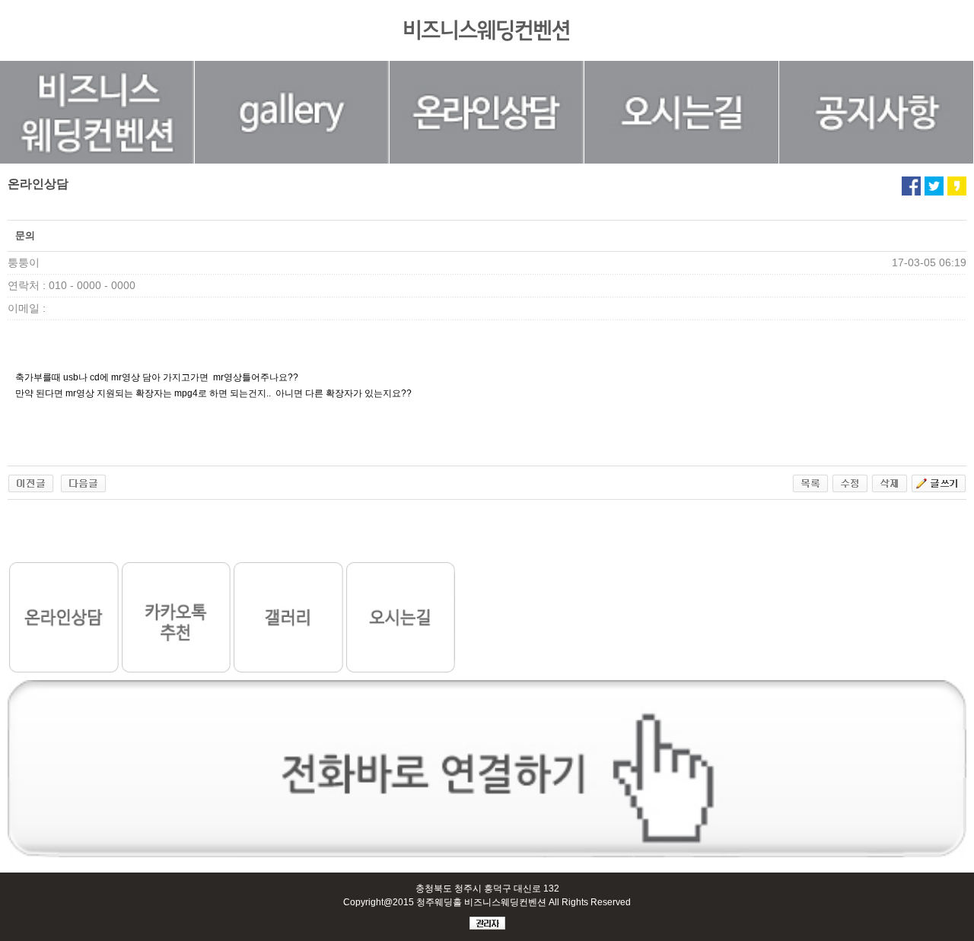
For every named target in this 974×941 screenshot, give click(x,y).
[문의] (31, 481)
